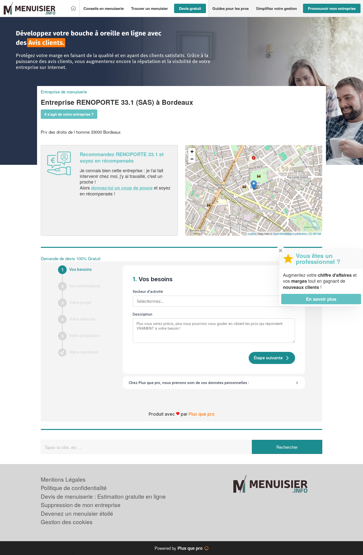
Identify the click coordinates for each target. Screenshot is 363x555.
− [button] (192, 159)
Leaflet (252, 233)
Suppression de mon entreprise (81, 505)
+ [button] (192, 152)
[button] (103, 8)
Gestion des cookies (67, 522)
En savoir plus (321, 299)
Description (142, 314)
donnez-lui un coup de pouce (122, 188)
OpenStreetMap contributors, (290, 233)
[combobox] (212, 301)
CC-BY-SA (314, 233)
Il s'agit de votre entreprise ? (69, 114)
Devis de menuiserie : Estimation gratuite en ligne (103, 496)
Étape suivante (268, 357)
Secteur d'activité (148, 291)
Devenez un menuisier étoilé (77, 513)
